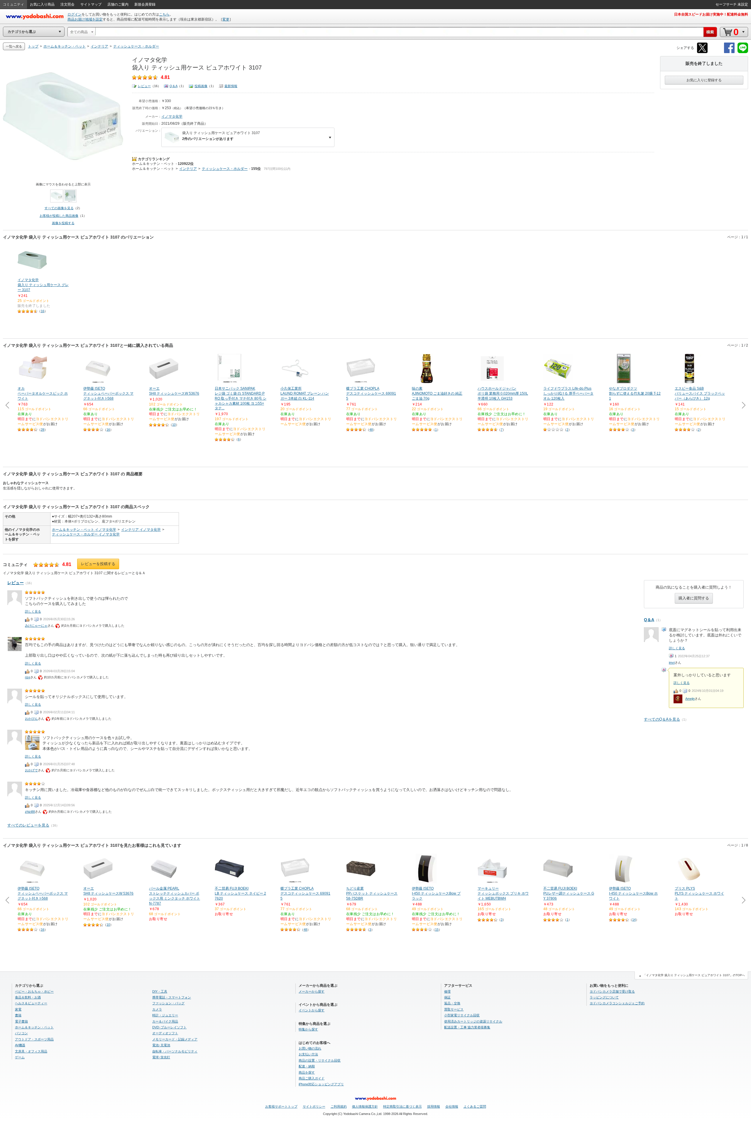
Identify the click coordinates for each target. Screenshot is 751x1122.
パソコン (21, 1033)
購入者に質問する (694, 598)
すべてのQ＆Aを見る (662, 719)
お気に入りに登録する (704, 80)
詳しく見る (677, 648)
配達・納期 (307, 1066)
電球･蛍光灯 (161, 1057)
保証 (447, 997)
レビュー (144, 86)
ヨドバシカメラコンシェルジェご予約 (617, 1003)
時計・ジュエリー (165, 1015)
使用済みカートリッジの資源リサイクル (473, 1021)
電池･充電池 (161, 1045)
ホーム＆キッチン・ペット (153, 164)
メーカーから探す (311, 991)
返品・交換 (452, 1003)
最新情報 (230, 86)
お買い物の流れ (310, 1048)
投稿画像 (200, 86)
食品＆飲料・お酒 (28, 997)
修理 (447, 991)
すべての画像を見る (59, 208)
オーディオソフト (165, 1033)
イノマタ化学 (171, 116)
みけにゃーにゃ (36, 625)
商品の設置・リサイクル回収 (320, 1060)
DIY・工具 (159, 991)
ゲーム (20, 1057)
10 (174, 424)
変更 (225, 19)
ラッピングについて (604, 997)
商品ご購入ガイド (311, 1078)
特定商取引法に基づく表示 (402, 1106)
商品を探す (307, 1072)
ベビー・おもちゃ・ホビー (34, 991)
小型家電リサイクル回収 (462, 1015)
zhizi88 (30, 811)
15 (437, 929)
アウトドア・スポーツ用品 (34, 1039)
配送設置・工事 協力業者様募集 (467, 1027)
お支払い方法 (308, 1054)
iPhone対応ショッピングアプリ (321, 1084)
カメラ (157, 1009)
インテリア (188, 169)
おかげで (31, 770)
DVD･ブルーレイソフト (169, 1027)
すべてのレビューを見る (28, 825)
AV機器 (20, 1045)
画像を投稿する (63, 223)
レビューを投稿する (98, 564)
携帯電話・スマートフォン (171, 997)
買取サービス (454, 1009)
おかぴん (31, 718)
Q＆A (173, 86)
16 (42, 311)
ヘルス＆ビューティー (31, 1003)
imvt (672, 662)
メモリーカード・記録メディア (174, 1039)
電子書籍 (21, 1021)
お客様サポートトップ (281, 1106)
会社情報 (451, 1106)
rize (27, 677)
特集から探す (308, 1029)
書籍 (18, 1015)
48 (371, 429)
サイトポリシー (314, 1106)
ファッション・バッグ (168, 1003)
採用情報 (433, 1106)
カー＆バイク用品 (165, 1021)
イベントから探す (311, 1010)
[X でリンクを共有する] (702, 52)
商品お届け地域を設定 (85, 19)
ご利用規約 (339, 1106)
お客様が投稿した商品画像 (59, 215)
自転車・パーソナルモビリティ (174, 1051)
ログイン (74, 14)
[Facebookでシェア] (729, 52)
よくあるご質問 (475, 1106)
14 (634, 919)
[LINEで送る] (743, 52)
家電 (18, 1009)
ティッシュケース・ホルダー (225, 169)
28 (42, 429)
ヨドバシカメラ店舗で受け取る (612, 991)
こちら (164, 14)
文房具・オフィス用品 (31, 1051)
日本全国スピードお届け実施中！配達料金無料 (711, 14)
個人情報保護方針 (365, 1106)
